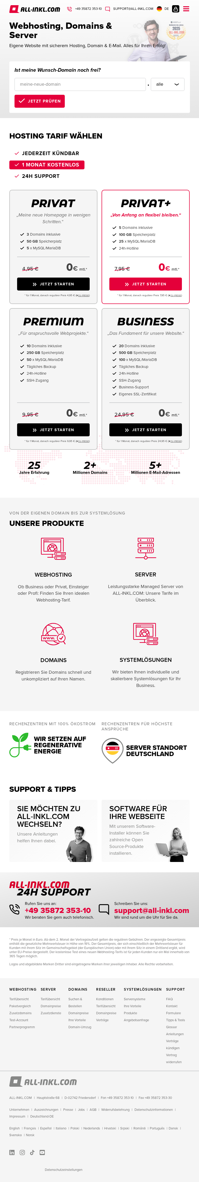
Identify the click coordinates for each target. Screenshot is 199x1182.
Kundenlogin (175, 8)
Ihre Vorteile (77, 1020)
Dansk (173, 1128)
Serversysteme (134, 999)
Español (46, 1128)
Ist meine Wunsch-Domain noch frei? (58, 70)
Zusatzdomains (20, 1013)
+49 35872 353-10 (88, 9)
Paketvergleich (20, 1006)
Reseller (106, 989)
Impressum (17, 1116)
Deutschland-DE (42, 1116)
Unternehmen (19, 1110)
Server (48, 989)
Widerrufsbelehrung (115, 1110)
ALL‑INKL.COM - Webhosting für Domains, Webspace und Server (35, 9)
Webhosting (23, 989)
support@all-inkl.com (132, 9)
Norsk (30, 1135)
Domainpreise (51, 1006)
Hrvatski (110, 1128)
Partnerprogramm (22, 1027)
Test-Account (18, 1020)
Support (175, 989)
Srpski (124, 1128)
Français (30, 1128)
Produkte (130, 1013)
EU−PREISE (83, 295)
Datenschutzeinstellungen (63, 1170)
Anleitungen (175, 1034)
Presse (68, 1110)
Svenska (15, 1135)
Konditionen (104, 999)
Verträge (102, 1020)
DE (167, 9)
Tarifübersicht (19, 999)
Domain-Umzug (79, 1027)
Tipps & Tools (175, 1020)
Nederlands (91, 1128)
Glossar (171, 1027)
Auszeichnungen (46, 1110)
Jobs (81, 1110)
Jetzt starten (57, 284)
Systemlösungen (143, 989)
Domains (78, 989)
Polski (74, 1128)
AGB (93, 1110)
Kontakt (171, 1006)
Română (139, 1128)
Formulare (173, 1013)
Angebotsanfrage (136, 1020)
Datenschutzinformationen (153, 1110)
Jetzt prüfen (44, 101)
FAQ (169, 999)
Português (157, 1128)
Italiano (61, 1128)
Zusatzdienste (51, 1013)
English (14, 1128)
